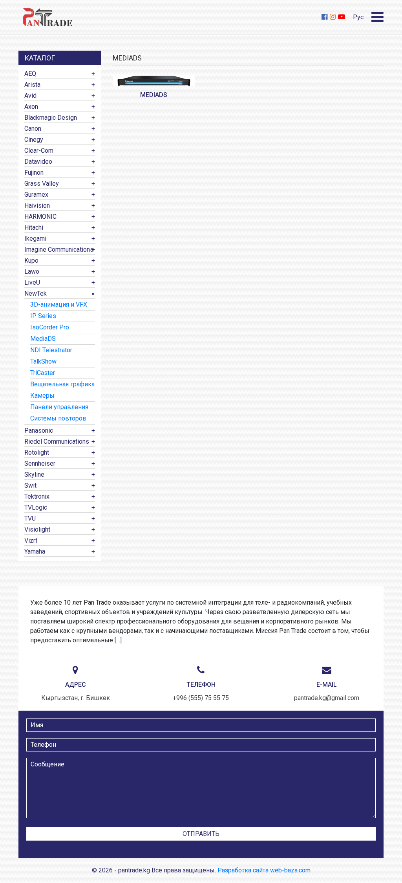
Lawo (31, 271)
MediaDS (43, 338)
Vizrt (30, 540)
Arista (32, 84)
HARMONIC (40, 216)
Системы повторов (58, 418)
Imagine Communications (58, 249)
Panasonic (38, 430)
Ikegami (35, 238)
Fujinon (34, 172)
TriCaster (42, 373)
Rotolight (36, 452)
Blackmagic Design (50, 117)
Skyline (34, 474)
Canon (32, 128)
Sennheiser (39, 463)
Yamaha (34, 551)
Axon (31, 106)
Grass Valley (41, 183)
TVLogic (35, 507)
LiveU (32, 282)
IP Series (43, 316)
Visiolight (37, 529)
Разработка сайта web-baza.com (264, 870)
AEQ (30, 73)
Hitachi (33, 227)
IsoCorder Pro (49, 327)
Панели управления (59, 407)
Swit (30, 485)
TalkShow (43, 361)
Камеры (42, 395)
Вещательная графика (62, 384)
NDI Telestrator (51, 350)
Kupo (31, 260)
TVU (30, 518)
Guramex (36, 194)
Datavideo (38, 161)
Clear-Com (38, 150)
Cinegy (33, 139)
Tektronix (36, 496)
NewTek (35, 293)
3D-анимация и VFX (58, 304)
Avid (30, 95)
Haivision (37, 205)
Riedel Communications (56, 441)
